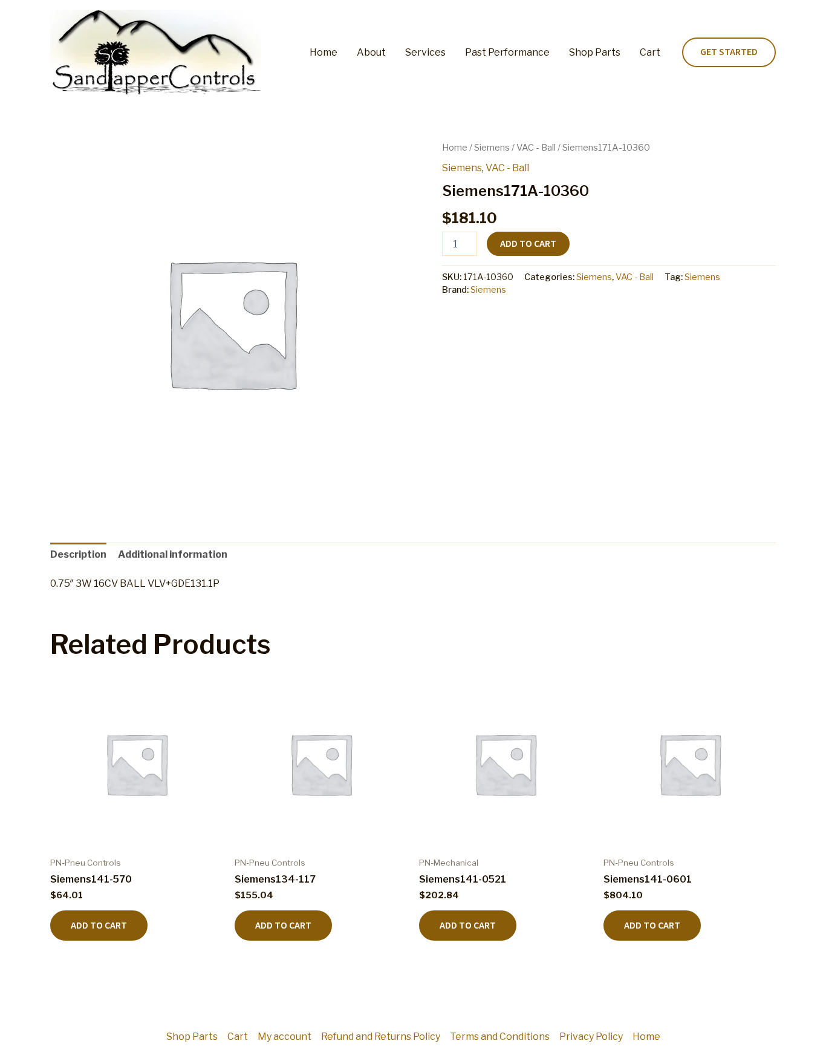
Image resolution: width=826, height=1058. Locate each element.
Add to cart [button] (99, 925)
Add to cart (528, 243)
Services (425, 52)
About (371, 52)
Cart (650, 52)
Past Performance (507, 52)
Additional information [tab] (172, 554)
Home (323, 52)
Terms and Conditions (500, 1036)
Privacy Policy (591, 1036)
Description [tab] (78, 554)
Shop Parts (594, 52)
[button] (729, 53)
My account (284, 1036)
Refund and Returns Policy (380, 1036)
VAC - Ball (536, 147)
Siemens (492, 147)
